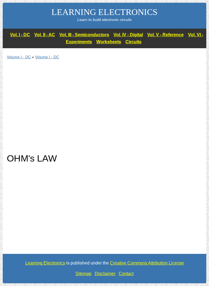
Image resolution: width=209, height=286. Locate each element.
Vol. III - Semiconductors (84, 34)
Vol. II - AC (44, 34)
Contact (126, 273)
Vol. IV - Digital (128, 34)
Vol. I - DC (20, 34)
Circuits (133, 41)
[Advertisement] (104, 109)
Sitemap (83, 273)
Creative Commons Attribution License (147, 263)
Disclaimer (105, 273)
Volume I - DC (19, 57)
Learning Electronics (45, 263)
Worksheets (108, 41)
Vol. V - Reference (165, 34)
